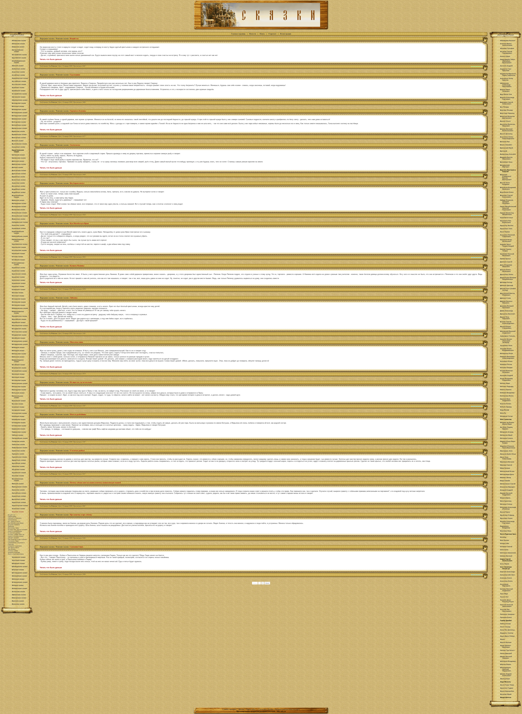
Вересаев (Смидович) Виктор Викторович (505, 177)
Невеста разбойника (15, 531)
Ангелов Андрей (506, 66)
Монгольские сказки (19, 332)
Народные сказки (47, 39)
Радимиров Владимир (505, 527)
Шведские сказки (18, 563)
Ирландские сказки (19, 203)
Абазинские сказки (19, 40)
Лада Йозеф (504, 410)
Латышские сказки (19, 299)
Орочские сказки (18, 377)
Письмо (241, 709)
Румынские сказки (19, 401)
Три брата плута (13, 547)
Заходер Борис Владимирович (507, 349)
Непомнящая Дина (507, 474)
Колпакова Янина (506, 396)
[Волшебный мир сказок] (261, 29)
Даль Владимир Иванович (506, 265)
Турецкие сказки (18, 454)
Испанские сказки (18, 209)
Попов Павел (505, 512)
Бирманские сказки (19, 119)
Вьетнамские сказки (19, 144)
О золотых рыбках (14, 533)
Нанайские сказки (18, 338)
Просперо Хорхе (506, 518)
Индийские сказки (18, 192)
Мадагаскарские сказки (18, 312)
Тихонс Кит (504, 597)
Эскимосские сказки (19, 588)
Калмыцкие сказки (19, 228)
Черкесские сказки (19, 502)
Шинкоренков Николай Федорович (505, 669)
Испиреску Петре (506, 353)
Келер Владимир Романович (506, 379)
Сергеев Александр (507, 572)
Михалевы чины (13, 528)
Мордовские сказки (19, 335)
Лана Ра (503, 413)
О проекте (272, 34)
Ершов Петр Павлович (505, 317)
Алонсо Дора (505, 56)
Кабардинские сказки (20, 222)
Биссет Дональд (506, 134)
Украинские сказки (19, 472)
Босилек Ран (505, 141)
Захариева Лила (506, 345)
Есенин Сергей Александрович (507, 322)
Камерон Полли (506, 364)
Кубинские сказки (18, 280)
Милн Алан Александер (505, 458)
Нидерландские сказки (18, 360)
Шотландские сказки (19, 573)
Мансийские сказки (19, 319)
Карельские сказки (19, 247)
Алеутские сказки (18, 72)
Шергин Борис (505, 664)
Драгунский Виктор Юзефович (507, 294)
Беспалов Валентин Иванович (507, 125)
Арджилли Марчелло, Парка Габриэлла (508, 74)
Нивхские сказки (18, 357)
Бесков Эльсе (505, 121)
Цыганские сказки (18, 499)
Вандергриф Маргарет (505, 166)
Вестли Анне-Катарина (505, 183)
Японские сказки (18, 604)
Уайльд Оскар (505, 623)
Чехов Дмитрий (506, 653)
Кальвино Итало (506, 361)
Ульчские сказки (18, 476)
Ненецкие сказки (18, 350)
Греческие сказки (18, 155)
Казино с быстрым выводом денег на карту (284, 709)
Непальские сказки (19, 353)
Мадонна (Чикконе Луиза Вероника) (507, 447)
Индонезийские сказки (18, 196)
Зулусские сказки (18, 183)
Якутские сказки (18, 601)
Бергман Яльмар (506, 110)
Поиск (262, 34)
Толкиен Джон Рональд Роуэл (507, 600)
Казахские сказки (18, 225)
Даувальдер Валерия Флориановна (508, 278)
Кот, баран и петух (14, 521)
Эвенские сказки (18, 579)
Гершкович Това (506, 228)
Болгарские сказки (19, 122)
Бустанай (503, 151)
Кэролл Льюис (505, 404)
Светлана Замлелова (508, 553)
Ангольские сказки (19, 84)
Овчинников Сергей (507, 484)
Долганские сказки (19, 170)
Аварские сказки (18, 47)
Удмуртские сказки (19, 460)
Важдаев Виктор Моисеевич (506, 158)
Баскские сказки (18, 106)
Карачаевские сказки (19, 244)
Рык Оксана (504, 540)
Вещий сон (11, 515)
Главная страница (238, 34)
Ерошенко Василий (507, 314)
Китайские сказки (18, 260)
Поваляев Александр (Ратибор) (508, 508)
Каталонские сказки (19, 250)
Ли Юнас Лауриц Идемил (506, 428)
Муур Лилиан (505, 468)
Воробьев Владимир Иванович (508, 188)
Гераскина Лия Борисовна (505, 221)
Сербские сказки (18, 416)
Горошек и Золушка (14, 518)
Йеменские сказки (18, 219)
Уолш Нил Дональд (507, 630)
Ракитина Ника (505, 531)
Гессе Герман (505, 232)
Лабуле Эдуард (506, 407)
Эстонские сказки (18, 591)
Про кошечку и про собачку (17, 539)
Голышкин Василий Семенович (507, 235)
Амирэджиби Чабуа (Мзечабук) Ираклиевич (507, 61)
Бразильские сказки (19, 128)
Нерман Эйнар (505, 477)
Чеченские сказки (18, 508)
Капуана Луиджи (506, 367)
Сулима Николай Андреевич (506, 589)
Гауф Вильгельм (506, 217)
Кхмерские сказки (18, 289)
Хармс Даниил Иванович (505, 646)
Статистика (262, 709)
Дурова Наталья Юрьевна (506, 302)
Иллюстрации (285, 34)
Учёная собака (13, 551)
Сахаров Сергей (506, 546)
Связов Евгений (506, 556)
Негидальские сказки (20, 344)
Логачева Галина (506, 438)
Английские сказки (19, 81)
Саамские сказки (18, 407)
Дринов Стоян (505, 298)
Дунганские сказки (19, 173)
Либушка (11, 526)
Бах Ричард (504, 107)
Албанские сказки (18, 69)
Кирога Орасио (506, 389)
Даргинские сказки (19, 164)
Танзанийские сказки (20, 438)
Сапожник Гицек (13, 541)
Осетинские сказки (19, 380)
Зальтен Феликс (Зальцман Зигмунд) (506, 340)
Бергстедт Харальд (507, 113)
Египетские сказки (19, 180)
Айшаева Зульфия (507, 48)
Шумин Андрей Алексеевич (506, 674)
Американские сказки (20, 78)
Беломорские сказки (19, 112)
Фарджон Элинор (506, 633)
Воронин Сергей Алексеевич (506, 196)
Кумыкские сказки (18, 283)
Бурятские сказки (18, 131)
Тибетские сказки (18, 444)
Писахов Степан (506, 504)
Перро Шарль (505, 498)
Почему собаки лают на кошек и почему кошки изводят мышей (16, 536)
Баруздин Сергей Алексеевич (506, 103)
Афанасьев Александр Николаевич (505, 84)
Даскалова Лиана (506, 274)
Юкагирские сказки (19, 598)
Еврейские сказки (18, 177)
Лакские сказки (17, 292)
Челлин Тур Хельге (507, 650)
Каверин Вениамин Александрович (507, 357)
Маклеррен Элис (506, 451)
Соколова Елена (506, 581)
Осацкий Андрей (506, 490)
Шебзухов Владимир (508, 661)
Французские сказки (19, 487)
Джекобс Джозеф (506, 285)
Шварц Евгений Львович (506, 657)
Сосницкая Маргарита (505, 585)
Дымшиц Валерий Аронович (507, 306)
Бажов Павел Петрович (505, 90)
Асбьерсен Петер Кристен (506, 79)
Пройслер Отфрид (507, 515)
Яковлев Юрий (505, 694)
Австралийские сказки (17, 50)
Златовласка (12, 520)
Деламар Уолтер (506, 282)
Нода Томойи (505, 480)
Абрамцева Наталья (507, 40)
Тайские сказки (17, 435)
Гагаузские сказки (18, 147)
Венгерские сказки (19, 137)
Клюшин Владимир (507, 392)
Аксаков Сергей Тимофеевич (506, 52)
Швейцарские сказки (19, 566)
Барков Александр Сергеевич (507, 98)
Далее (267, 583)
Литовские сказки (18, 305)
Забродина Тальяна (507, 336)
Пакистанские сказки (19, 383)
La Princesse (53, 66)
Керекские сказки (18, 253)
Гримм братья (505, 258)
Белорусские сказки (19, 115)
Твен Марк (504, 594)
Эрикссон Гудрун (506, 688)
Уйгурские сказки (18, 469)
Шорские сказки (18, 569)
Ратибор (503, 537)
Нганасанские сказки (19, 341)
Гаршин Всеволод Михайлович (507, 213)
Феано (502, 639)
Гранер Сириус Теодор (505, 250)
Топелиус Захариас (507, 614)
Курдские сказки (18, 286)
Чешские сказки (18, 512)
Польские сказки (18, 393)
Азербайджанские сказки (18, 61)
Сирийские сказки (18, 419)
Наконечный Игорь (507, 471)
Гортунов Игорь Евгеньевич (506, 240)
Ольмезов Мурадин (507, 487)
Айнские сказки (18, 65)
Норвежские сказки (19, 368)
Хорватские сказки (19, 496)
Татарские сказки (18, 441)
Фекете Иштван (505, 642)
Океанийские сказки (19, 371)
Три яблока (11, 549)
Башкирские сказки (19, 109)
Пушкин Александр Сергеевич (507, 522)
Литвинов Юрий (506, 435)
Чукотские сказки (18, 560)
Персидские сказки (19, 390)
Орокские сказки (18, 374)
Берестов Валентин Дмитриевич (507, 117)
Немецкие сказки (18, 347)
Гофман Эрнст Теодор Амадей (507, 245)
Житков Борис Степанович (505, 327)
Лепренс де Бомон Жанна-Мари (507, 423)
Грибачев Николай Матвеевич (507, 254)
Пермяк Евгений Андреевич (506, 494)
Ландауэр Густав (506, 416)
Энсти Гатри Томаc (507, 685)
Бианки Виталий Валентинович (506, 129)
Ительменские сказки (20, 216)
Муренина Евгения (507, 462)
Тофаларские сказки (19, 447)
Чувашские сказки (18, 557)
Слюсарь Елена (506, 578)
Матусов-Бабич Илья (508, 454)
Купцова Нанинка (14, 524)
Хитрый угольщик (14, 552)
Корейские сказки (18, 267)
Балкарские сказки (19, 103)
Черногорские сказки (20, 505)
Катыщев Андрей (506, 375)
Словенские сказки (19, 426)
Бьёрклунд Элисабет (508, 154)
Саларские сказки (18, 410)
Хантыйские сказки (19, 493)
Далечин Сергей (506, 262)
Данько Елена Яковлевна (505, 270)
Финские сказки (18, 483)
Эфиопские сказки (19, 594)
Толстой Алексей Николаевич (506, 605)
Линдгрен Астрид (506, 432)
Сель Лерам (504, 564)
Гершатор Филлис (506, 225)
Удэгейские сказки (19, 463)
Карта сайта (251, 709)
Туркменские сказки (19, 457)
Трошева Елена (506, 617)
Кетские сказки (17, 256)
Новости (252, 34)
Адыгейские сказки (19, 58)
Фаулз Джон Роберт (507, 636)
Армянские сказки (18, 90)
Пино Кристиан (506, 501)
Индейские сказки (18, 189)
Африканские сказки (19, 100)
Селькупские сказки (19, 413)
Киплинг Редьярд (506, 386)
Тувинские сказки (18, 451)
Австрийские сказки (19, 54)
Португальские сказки (17, 396)
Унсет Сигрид (505, 627)
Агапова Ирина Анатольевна (506, 44)
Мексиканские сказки (20, 325)
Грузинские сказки (19, 158)
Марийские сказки (18, 322)
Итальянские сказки (19, 213)
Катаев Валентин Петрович (506, 371)
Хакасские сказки (18, 490)
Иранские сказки (18, 200)
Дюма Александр (506, 311)
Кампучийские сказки (20, 236)
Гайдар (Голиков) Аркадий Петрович (506, 201)
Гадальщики (12, 516)
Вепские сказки (17, 140)
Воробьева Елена (506, 192)
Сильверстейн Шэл (507, 575)
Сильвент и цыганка (15, 546)
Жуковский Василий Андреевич (507, 332)
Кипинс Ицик (505, 383)
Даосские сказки (18, 161)
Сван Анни (504, 549)
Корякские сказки (18, 271)
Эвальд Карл (505, 678)
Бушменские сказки (19, 134)
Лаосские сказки (18, 296)
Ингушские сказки (18, 186)
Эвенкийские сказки (19, 576)
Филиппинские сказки (17, 479)
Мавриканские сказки (20, 308)
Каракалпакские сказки (18, 240)
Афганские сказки (18, 97)
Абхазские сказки (18, 43)
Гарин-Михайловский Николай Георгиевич (508, 208)
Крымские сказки (18, 277)
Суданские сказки (18, 429)
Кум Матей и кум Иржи (16, 523)
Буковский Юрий (506, 148)
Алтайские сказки (18, 75)
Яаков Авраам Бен (507, 691)
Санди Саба (504, 543)
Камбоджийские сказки (18, 232)
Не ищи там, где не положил (17, 529)
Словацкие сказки (18, 422)
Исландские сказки (19, 206)
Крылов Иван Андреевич (505, 399)
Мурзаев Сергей (506, 465)
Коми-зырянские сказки (18, 263)
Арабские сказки (18, 87)
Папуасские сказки (19, 386)
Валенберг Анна (506, 162)
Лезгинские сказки (19, 302)
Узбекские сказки (18, 466)
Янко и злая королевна (16, 554)
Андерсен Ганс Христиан (505, 69)
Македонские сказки (19, 316)
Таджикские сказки (19, 432)
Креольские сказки (19, 274)
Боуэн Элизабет (506, 145)
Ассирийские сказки (19, 94)
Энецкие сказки (18, 585)
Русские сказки (17, 404)
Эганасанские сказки (19, 582)
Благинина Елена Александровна (507, 137)
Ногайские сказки (18, 364)
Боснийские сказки (19, 125)
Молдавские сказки (19, 328)
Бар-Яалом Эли (506, 94)
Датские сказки (17, 167)
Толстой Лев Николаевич (505, 610)
